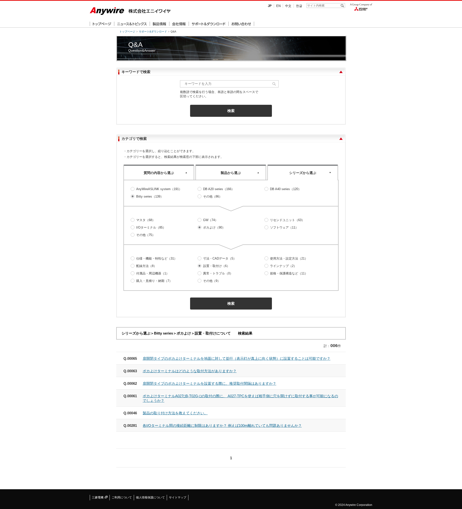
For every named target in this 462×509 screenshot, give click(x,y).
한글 (299, 6)
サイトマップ (177, 497)
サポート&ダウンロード (153, 31)
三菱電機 (98, 497)
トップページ (127, 31)
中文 (288, 6)
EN (278, 6)
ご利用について (122, 497)
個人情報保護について (150, 497)
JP (270, 6)
